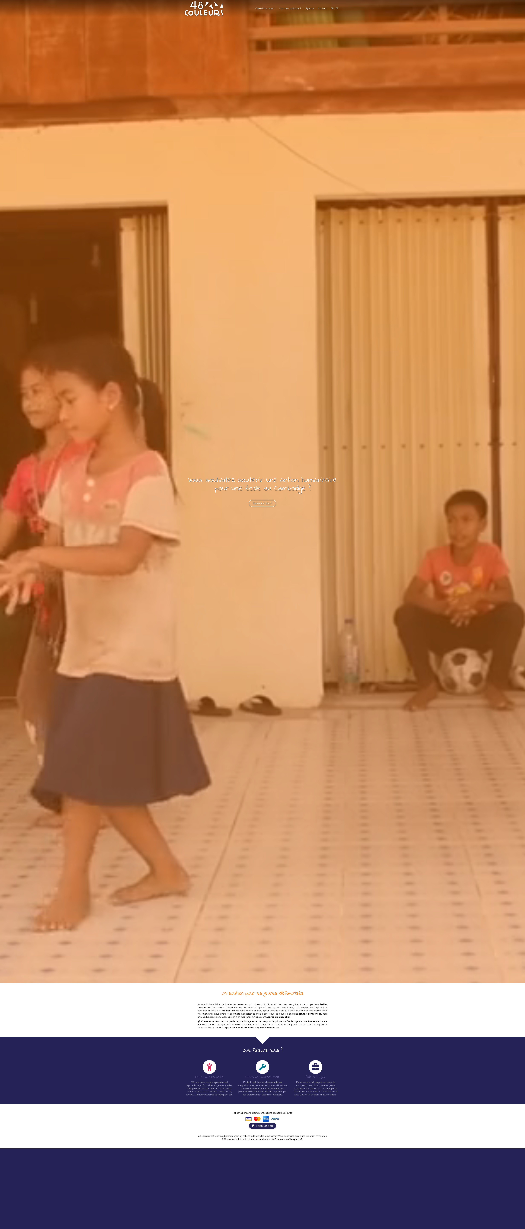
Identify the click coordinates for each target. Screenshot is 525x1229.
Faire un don (264, 1125)
